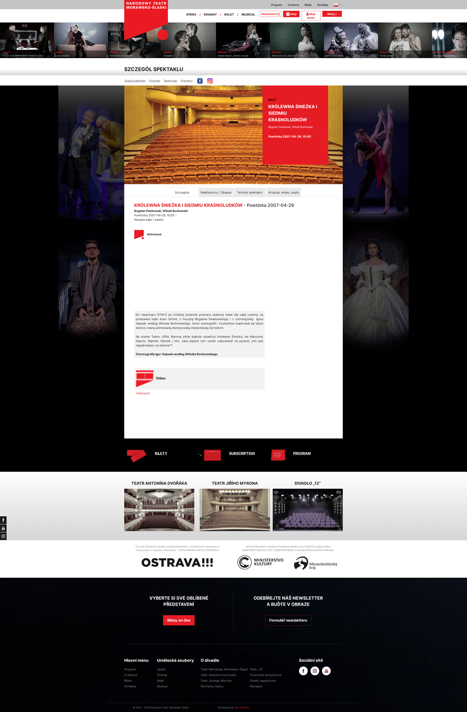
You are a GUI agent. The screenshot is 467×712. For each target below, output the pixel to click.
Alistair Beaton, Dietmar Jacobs (179, 55)
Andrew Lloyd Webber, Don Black (396, 55)
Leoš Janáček (8, 55)
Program (154, 80)
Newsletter (268, 14)
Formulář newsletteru (288, 620)
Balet (160, 680)
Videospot (143, 393)
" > (200, 455)
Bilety (331, 14)
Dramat (162, 675)
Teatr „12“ (256, 669)
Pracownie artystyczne (266, 675)
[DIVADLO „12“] (308, 510)
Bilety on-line (178, 620)
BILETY (161, 453)
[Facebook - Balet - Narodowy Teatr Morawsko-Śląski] (200, 81)
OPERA (191, 14)
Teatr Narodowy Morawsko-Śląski (224, 669)
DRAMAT (210, 14)
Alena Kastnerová (280, 55)
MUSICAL (248, 14)
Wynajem (256, 686)
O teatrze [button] (293, 4)
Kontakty (130, 686)
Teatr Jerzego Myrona (216, 680)
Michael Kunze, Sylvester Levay (233, 55)
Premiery (187, 80)
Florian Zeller (332, 55)
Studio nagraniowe (263, 680)
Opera (161, 669)
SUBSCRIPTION (242, 453)
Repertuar (170, 80)
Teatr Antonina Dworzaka (218, 675)
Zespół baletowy (135, 80)
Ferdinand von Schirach (67, 55)
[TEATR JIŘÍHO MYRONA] (235, 510)
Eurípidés (114, 55)
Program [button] (276, 4)
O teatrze (130, 675)
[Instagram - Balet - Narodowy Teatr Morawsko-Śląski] (210, 81)
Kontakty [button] (322, 4)
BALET (229, 14)
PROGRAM (302, 453)
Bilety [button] (308, 4)
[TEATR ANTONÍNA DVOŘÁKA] (159, 510)
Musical (162, 686)
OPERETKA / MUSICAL (391, 52)
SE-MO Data (242, 707)
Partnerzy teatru (212, 686)
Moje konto (311, 16)
